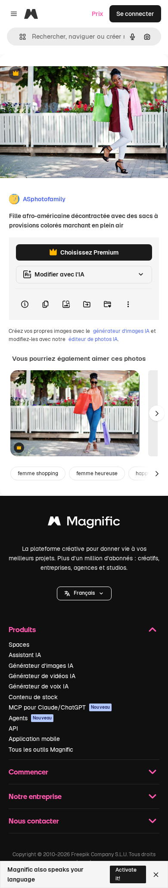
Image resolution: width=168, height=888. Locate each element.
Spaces (19, 644)
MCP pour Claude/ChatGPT (59, 707)
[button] (84, 593)
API (13, 728)
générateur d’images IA (121, 331)
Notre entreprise (35, 796)
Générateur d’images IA (41, 666)
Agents (30, 718)
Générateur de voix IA (38, 686)
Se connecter (135, 14)
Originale (57, 74)
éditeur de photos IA (93, 339)
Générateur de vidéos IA (42, 676)
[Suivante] (157, 413)
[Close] (156, 875)
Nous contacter (34, 820)
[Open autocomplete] (19, 37)
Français (84, 593)
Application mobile (34, 739)
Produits (22, 629)
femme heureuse (97, 473)
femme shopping (38, 473)
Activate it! (126, 874)
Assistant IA (25, 655)
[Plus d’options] (128, 304)
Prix (97, 14)
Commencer (28, 771)
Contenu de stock (33, 697)
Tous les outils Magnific (41, 749)
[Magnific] (84, 523)
